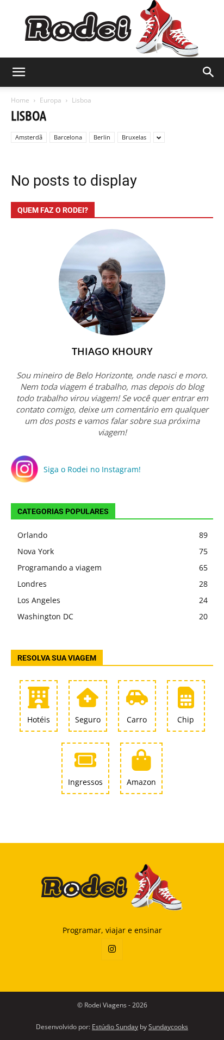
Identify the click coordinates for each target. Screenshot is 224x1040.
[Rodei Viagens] (112, 29)
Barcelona (68, 137)
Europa (50, 100)
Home (20, 100)
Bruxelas (134, 137)
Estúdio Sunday (115, 1026)
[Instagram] (112, 949)
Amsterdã (28, 137)
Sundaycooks (168, 1026)
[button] (18, 72)
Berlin (102, 137)
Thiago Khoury (112, 351)
